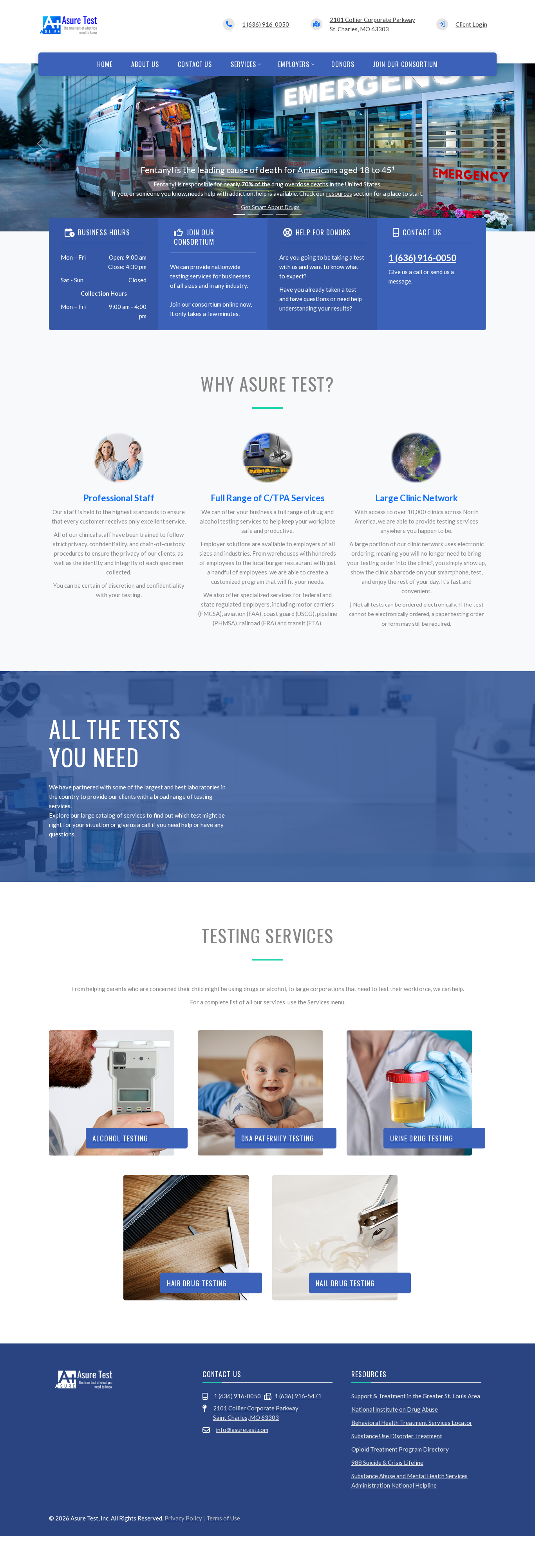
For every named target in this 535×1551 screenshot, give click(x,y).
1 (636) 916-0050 (265, 24)
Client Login (471, 24)
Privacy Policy (183, 1518)
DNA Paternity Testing (277, 1138)
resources (339, 193)
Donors (342, 64)
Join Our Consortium (405, 64)
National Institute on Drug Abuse (394, 1409)
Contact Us (195, 64)
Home (104, 64)
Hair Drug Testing (197, 1283)
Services (243, 64)
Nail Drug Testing (345, 1283)
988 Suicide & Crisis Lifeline (387, 1462)
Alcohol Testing (120, 1138)
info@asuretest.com (242, 1429)
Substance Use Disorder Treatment (396, 1435)
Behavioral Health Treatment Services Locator (411, 1422)
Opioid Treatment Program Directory (400, 1449)
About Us (145, 64)
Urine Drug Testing (421, 1138)
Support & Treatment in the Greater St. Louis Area (415, 1395)
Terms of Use (223, 1518)
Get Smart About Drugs (270, 207)
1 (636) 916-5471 (298, 1395)
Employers (293, 64)
